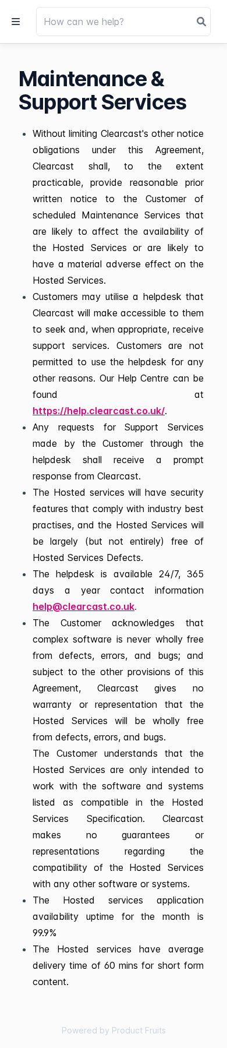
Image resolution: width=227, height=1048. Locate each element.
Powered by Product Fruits (114, 1030)
